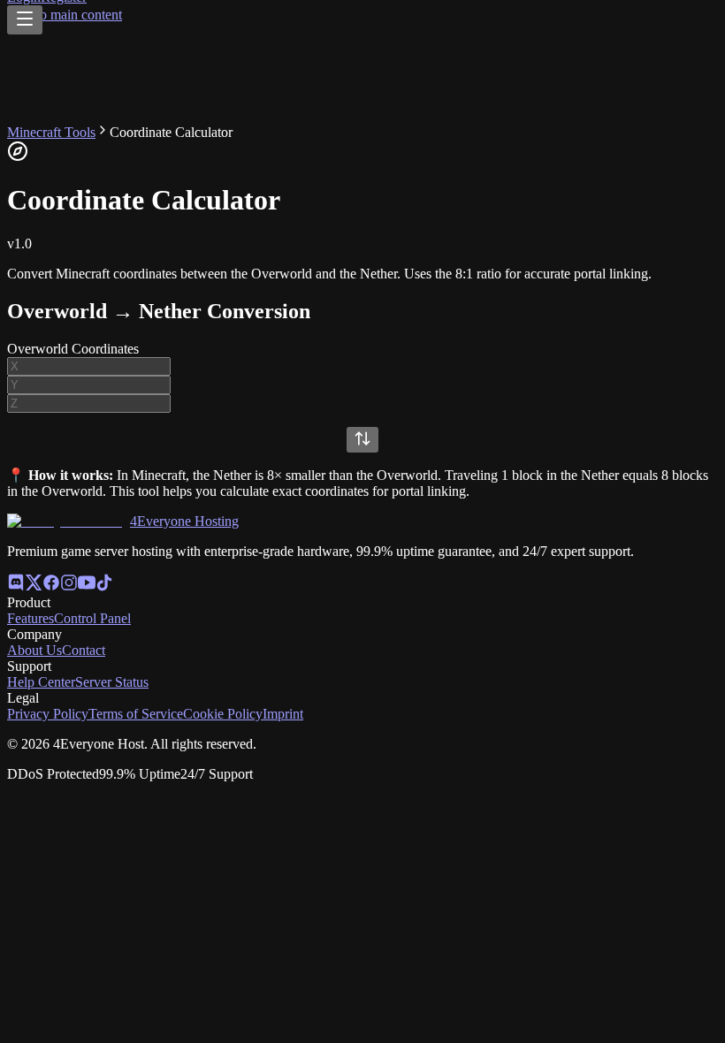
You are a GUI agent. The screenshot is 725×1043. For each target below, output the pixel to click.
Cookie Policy (223, 713)
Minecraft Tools (51, 132)
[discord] (16, 586)
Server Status (112, 681)
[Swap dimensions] (362, 440)
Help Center (41, 681)
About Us (34, 650)
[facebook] (51, 586)
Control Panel (92, 618)
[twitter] (33, 586)
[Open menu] (24, 19)
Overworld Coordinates (73, 348)
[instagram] (69, 586)
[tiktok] (104, 586)
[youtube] (86, 586)
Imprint (283, 713)
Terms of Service (135, 713)
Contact (83, 650)
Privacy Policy (47, 713)
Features (30, 618)
